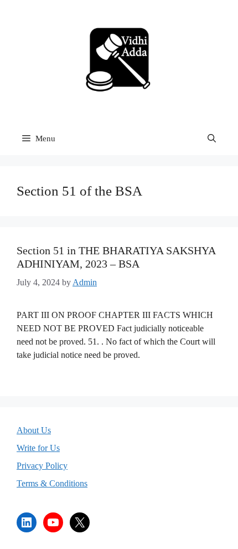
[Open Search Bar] (211, 138)
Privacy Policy (42, 465)
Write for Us (38, 448)
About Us (34, 430)
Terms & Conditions (52, 483)
